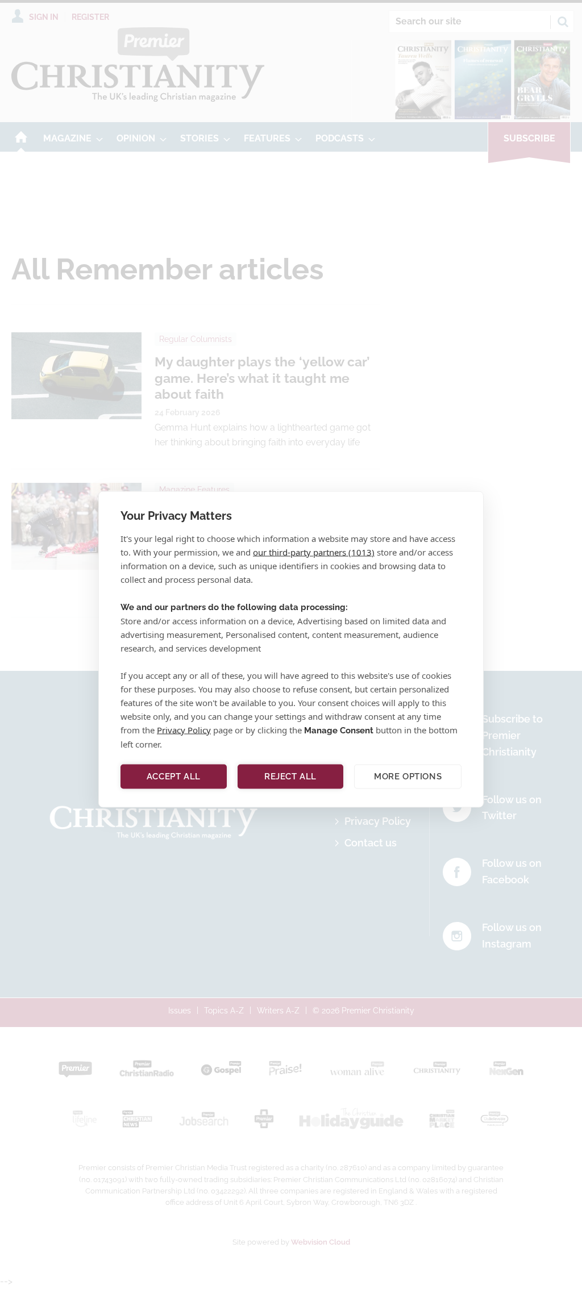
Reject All (290, 776)
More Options (408, 776)
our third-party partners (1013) (314, 551)
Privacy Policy (184, 729)
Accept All (174, 776)
